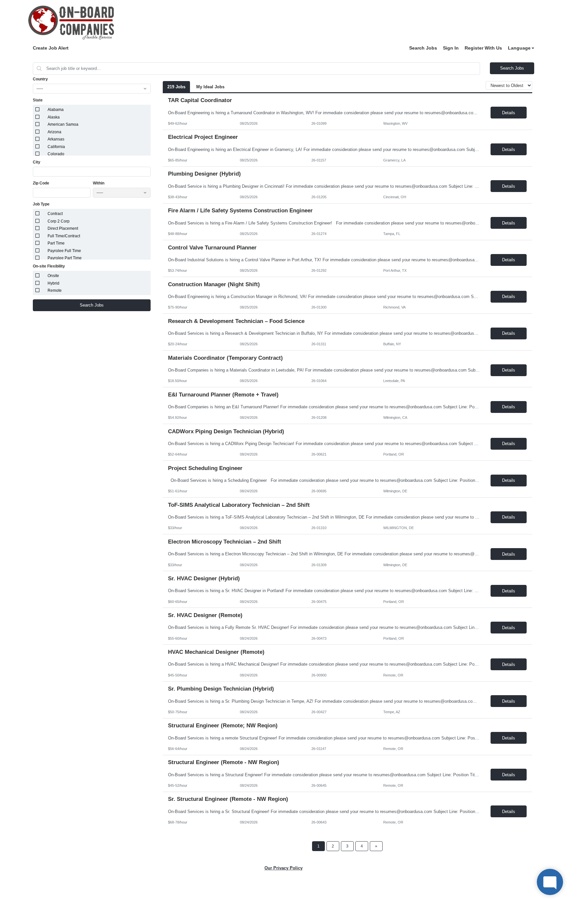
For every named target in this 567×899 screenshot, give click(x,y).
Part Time (56, 243)
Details (508, 112)
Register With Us (483, 48)
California (56, 146)
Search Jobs (423, 48)
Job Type (41, 204)
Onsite (53, 275)
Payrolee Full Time (64, 250)
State (38, 100)
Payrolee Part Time (65, 258)
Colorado (56, 154)
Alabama (56, 109)
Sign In (451, 48)
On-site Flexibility (49, 266)
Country (40, 79)
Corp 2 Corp (59, 221)
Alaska (54, 117)
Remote (55, 290)
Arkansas (56, 139)
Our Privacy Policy (283, 868)
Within (98, 183)
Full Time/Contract (64, 236)
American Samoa (63, 124)
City (36, 162)
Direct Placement (63, 228)
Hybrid (53, 283)
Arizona (54, 132)
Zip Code (41, 183)
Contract (55, 213)
